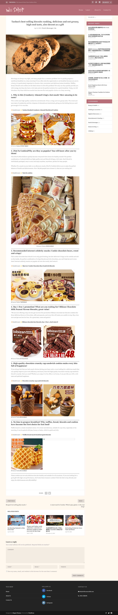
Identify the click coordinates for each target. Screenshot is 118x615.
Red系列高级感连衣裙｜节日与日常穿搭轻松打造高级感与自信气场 (99, 35)
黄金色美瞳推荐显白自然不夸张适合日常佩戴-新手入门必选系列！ (99, 42)
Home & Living (92, 127)
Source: (14, 358)
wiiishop (90, 131)
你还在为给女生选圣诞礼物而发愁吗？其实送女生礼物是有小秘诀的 (99, 71)
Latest (88, 10)
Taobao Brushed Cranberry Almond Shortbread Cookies (40, 110)
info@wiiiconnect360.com (86, 591)
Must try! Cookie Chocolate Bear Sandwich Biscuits (38, 266)
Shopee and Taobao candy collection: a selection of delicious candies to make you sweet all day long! (34, 529)
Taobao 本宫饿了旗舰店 (22, 146)
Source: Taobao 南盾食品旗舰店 (45, 246)
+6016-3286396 (83, 596)
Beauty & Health (92, 105)
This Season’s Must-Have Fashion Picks (26, 2)
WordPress (31, 613)
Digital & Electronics (93, 114)
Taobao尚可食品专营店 (22, 358)
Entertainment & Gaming (95, 118)
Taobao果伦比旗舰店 (21, 417)
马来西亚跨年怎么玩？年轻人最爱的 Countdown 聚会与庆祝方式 (54, 529)
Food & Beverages (47, 28)
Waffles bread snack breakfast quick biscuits (36, 435)
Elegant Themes (17, 613)
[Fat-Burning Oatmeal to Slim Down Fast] (16, 520)
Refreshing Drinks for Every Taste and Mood (73, 528)
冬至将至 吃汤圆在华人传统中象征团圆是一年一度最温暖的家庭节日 (99, 64)
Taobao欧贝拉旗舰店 (21, 470)
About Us (97, 10)
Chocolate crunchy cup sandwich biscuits (35, 381)
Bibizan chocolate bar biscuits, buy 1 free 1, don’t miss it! (40, 322)
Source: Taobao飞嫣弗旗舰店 (19, 302)
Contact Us (107, 10)
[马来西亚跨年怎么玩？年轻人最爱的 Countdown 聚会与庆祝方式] (55, 520)
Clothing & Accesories (94, 109)
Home (81, 10)
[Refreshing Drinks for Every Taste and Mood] (74, 520)
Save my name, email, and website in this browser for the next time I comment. (32, 571)
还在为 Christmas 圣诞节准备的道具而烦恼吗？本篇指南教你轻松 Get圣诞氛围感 (99, 49)
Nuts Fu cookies (27, 173)
